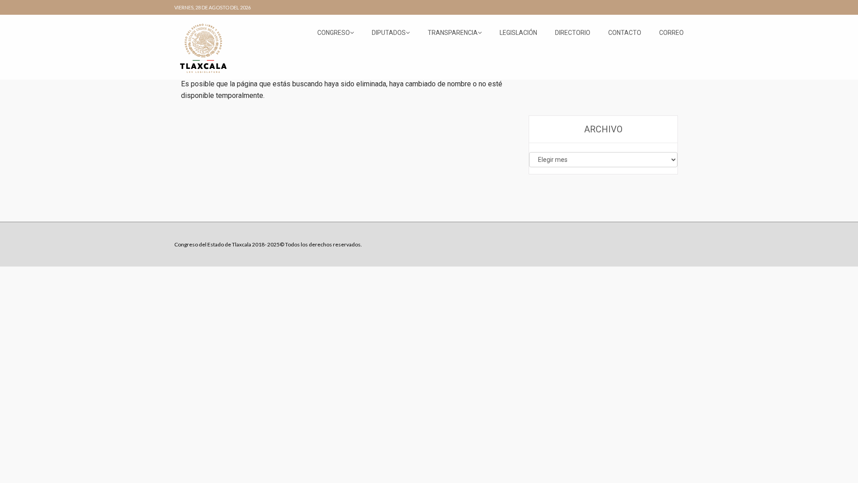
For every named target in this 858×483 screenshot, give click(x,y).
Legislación (518, 32)
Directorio (572, 32)
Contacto (624, 32)
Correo (671, 32)
